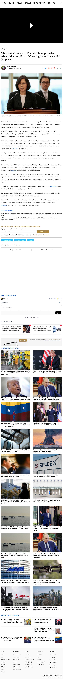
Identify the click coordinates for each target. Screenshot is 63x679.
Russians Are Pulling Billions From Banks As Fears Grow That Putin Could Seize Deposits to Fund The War (14, 609)
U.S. (2, 657)
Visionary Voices (17, 654)
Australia (39, 654)
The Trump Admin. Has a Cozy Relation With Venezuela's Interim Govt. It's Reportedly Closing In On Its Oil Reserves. (15, 424)
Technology (3, 664)
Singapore (40, 659)
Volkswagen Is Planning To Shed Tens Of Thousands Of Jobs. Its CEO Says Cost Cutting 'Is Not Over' (15, 501)
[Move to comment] (60, 68)
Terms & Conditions (29, 659)
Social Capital (16, 657)
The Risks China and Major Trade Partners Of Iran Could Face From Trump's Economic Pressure (43, 621)
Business (3, 662)
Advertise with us (29, 666)
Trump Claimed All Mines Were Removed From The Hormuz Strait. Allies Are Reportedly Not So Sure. (15, 555)
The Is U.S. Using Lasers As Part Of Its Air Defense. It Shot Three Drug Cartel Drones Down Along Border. (47, 582)
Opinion (3, 671)
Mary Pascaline (12, 66)
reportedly (14, 170)
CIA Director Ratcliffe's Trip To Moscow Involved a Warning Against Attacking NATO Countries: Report (47, 528)
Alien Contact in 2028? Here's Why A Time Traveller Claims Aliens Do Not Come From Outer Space (47, 609)
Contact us (27, 657)
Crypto (2, 669)
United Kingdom (41, 662)
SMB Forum (16, 659)
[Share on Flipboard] (51, 68)
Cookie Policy (28, 664)
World (2, 654)
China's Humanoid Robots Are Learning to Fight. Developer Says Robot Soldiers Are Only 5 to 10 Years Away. (15, 372)
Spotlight (15, 662)
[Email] (57, 68)
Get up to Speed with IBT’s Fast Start (53, 339)
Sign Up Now (23, 340)
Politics (2, 666)
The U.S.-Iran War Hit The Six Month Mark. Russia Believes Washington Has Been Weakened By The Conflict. (47, 555)
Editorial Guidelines (46, 250)
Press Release (16, 664)
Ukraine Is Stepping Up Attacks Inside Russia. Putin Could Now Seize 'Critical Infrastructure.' (13, 639)
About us (27, 654)
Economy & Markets (5, 659)
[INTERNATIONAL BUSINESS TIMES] (31, 3)
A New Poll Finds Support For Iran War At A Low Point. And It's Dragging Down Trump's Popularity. (44, 630)
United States (41, 664)
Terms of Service (37, 234)
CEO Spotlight (16, 666)
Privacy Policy (46, 234)
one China (15, 148)
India (39, 657)
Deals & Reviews (17, 669)
